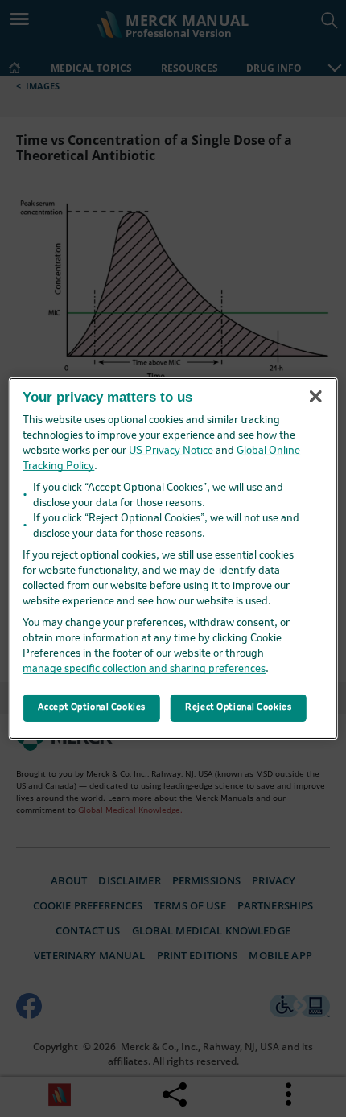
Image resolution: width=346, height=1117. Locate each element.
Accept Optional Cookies (92, 707)
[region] (173, 558)
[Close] (315, 396)
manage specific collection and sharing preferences (144, 669)
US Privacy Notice (171, 451)
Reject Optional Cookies (238, 707)
